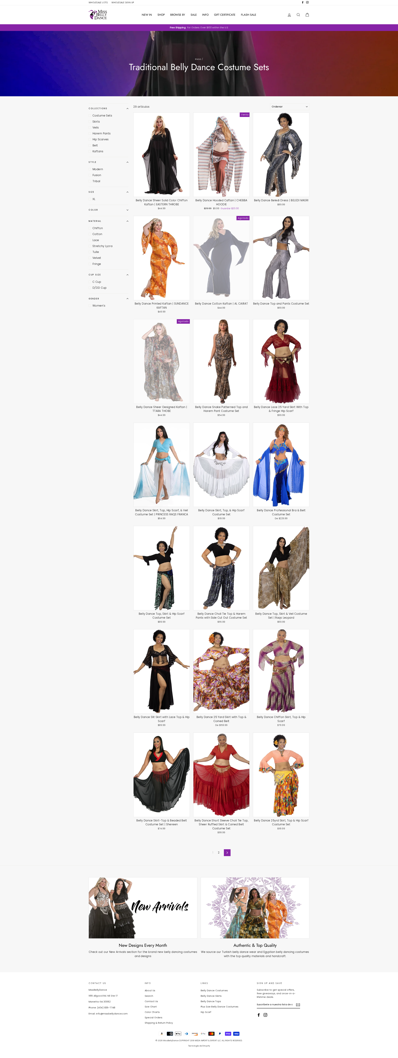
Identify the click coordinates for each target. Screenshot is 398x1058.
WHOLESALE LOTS (98, 2)
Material (95, 221)
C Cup (97, 282)
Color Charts (152, 1012)
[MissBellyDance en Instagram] (265, 1015)
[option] (199, 27)
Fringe (97, 264)
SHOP (161, 15)
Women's (99, 306)
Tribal (96, 181)
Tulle (96, 252)
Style (93, 162)
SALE (194, 15)
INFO (205, 15)
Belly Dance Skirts (211, 995)
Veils (96, 127)
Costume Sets (102, 115)
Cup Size (95, 274)
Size (91, 192)
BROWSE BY (177, 15)
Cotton (97, 234)
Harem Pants (102, 133)
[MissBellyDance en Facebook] (259, 1015)
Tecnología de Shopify (199, 1046)
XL (94, 199)
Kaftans (98, 151)
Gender (94, 298)
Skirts (96, 122)
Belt (95, 145)
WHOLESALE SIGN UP (122, 2)
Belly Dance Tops (211, 1001)
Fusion (97, 175)
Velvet (97, 258)
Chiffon (98, 228)
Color (93, 209)
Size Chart (151, 1006)
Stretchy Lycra (102, 246)
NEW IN (147, 15)
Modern (98, 169)
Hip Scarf (206, 1012)
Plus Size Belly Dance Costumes (219, 1006)
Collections (98, 108)
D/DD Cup (99, 288)
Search (149, 995)
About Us (150, 990)
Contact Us (151, 1001)
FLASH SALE (248, 15)
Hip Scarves (101, 139)
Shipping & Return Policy (159, 1022)
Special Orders (153, 1017)
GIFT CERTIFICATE (224, 15)
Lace (96, 240)
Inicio (198, 59)
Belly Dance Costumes (214, 990)
